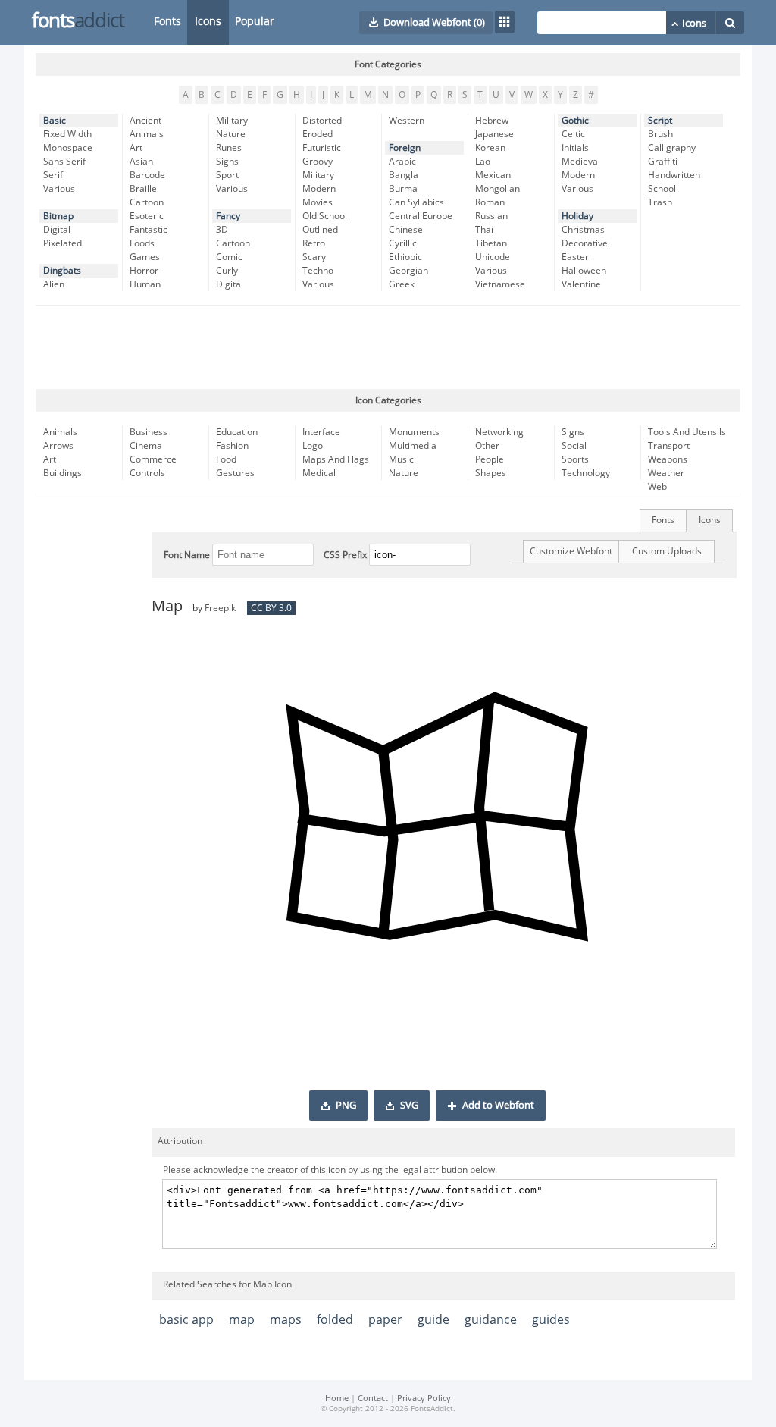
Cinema (146, 446)
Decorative (585, 243)
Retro (313, 243)
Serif (53, 175)
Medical (319, 473)
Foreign (405, 148)
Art (136, 148)
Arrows (58, 446)
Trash (660, 202)
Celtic (573, 134)
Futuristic (321, 148)
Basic (54, 120)
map (242, 1320)
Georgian (408, 270)
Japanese (494, 134)
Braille (143, 188)
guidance (491, 1320)
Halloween (584, 270)
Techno (317, 270)
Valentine (581, 284)
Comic (229, 257)
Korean (490, 148)
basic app (186, 1320)
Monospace (67, 148)
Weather (666, 473)
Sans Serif (64, 161)
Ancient (145, 120)
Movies (317, 202)
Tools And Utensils (687, 432)
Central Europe (420, 216)
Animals (147, 134)
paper (385, 1320)
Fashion (232, 446)
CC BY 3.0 (271, 608)
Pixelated (62, 243)
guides (551, 1320)
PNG (346, 1105)
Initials (575, 148)
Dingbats (62, 270)
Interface (321, 432)
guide (433, 1320)
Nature (231, 134)
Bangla (403, 175)
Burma (403, 188)
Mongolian (497, 188)
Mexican (493, 175)
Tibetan (491, 243)
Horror (144, 270)
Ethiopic (405, 257)
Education (237, 432)
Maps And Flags (335, 459)
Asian (141, 161)
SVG (409, 1105)
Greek (402, 284)
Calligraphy (672, 148)
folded (335, 1320)
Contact (373, 1398)
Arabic (402, 161)
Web (657, 486)
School (662, 188)
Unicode (492, 257)
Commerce (153, 459)
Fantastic (148, 229)
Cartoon (147, 202)
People (489, 459)
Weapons (667, 459)
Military (232, 120)
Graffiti (662, 161)
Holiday (577, 216)
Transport (669, 446)
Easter (575, 257)
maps (286, 1320)
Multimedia (412, 446)
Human (145, 284)
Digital (56, 229)
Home (337, 1398)
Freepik (220, 608)
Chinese (406, 229)
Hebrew (491, 120)
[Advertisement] (388, 347)
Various (59, 188)
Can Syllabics (416, 202)
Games (145, 257)
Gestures (235, 473)
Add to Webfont (498, 1105)
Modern (319, 188)
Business (148, 432)
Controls (147, 473)
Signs (227, 161)
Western (406, 120)
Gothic (575, 120)
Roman (490, 202)
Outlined (320, 229)
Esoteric (147, 216)
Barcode (147, 175)
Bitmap (58, 216)
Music (401, 459)
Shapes (490, 473)
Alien (53, 284)
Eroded (317, 134)
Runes (229, 148)
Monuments (414, 432)
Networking (499, 432)
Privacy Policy (424, 1398)
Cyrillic (403, 243)
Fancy (228, 216)
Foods (142, 243)
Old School (324, 216)
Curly (227, 270)
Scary (314, 257)
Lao (482, 161)
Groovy (317, 161)
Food (226, 459)
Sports (575, 459)
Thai (484, 229)
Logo (312, 446)
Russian (491, 216)
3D (222, 229)
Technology (586, 473)
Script (660, 120)
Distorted (322, 120)
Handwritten (674, 175)
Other (487, 446)
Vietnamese (500, 284)
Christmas (583, 229)
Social (574, 446)
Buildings (62, 473)
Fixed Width (67, 134)
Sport (227, 175)
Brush (660, 134)
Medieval (581, 161)
